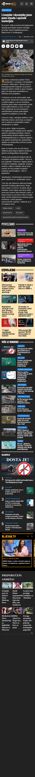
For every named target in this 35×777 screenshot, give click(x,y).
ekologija (13, 36)
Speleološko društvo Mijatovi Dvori (15, 217)
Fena (20, 36)
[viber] (16, 46)
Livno (18, 208)
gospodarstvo (6, 36)
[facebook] (3, 46)
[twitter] (8, 46)
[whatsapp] (12, 46)
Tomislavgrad (7, 208)
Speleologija (7, 212)
